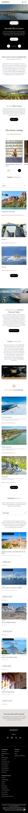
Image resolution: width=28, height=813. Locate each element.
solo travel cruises (18, 357)
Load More (13, 275)
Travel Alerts (4, 759)
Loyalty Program (5, 779)
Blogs (16, 753)
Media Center (4, 785)
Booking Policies (5, 768)
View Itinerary (4, 565)
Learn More (13, 39)
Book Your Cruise (13, 330)
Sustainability (4, 788)
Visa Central (4, 772)
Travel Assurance (5, 764)
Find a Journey (14, 22)
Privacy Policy (4, 792)
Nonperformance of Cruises (7, 796)
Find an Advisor (5, 766)
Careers (3, 783)
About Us (3, 777)
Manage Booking (5, 753)
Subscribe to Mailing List (20, 755)
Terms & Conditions (6, 790)
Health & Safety (5, 757)
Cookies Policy (5, 794)
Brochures (17, 751)
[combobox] (14, 186)
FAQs (3, 755)
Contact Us (4, 751)
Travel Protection (5, 770)
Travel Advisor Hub (5, 761)
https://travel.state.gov (20, 809)
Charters (3, 781)
